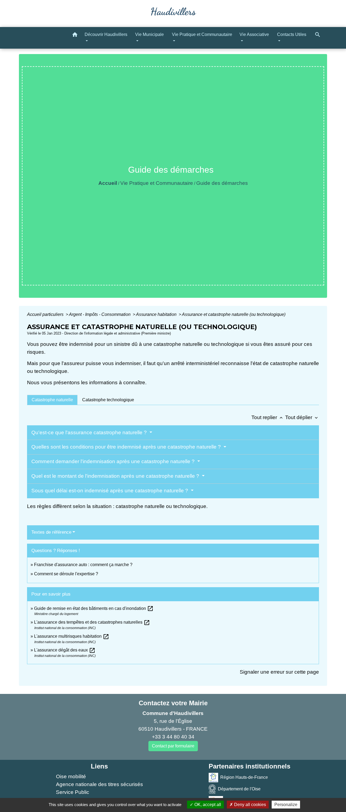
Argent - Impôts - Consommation (100, 314)
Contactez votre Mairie (173, 703)
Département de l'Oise (239, 789)
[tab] (52, 400)
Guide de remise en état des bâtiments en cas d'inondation (94, 608)
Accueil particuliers (46, 314)
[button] (74, 35)
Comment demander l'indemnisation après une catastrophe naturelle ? (113, 461)
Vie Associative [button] (254, 34)
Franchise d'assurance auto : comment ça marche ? (83, 564)
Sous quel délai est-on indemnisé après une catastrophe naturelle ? (110, 490)
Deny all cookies (249, 804)
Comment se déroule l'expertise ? (66, 574)
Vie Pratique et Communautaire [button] (202, 34)
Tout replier (267, 417)
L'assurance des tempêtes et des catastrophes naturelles (92, 622)
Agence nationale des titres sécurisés (99, 784)
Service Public (72, 792)
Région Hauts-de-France (244, 777)
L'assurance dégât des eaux (64, 650)
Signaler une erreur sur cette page (279, 672)
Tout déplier (302, 417)
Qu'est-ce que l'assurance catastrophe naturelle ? (89, 432)
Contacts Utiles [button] (291, 34)
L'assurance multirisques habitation (71, 636)
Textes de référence (51, 532)
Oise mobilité (71, 776)
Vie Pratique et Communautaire (156, 183)
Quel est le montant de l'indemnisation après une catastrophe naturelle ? (116, 476)
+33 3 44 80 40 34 (173, 737)
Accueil (107, 183)
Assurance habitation (157, 314)
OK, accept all (207, 804)
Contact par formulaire (173, 746)
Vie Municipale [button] (149, 34)
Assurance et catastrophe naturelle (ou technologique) (233, 314)
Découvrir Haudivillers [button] (106, 34)
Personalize (285, 804)
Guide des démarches (222, 183)
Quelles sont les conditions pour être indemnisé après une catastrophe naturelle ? (126, 447)
